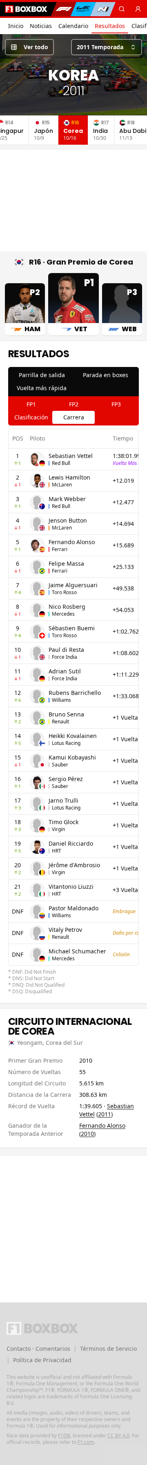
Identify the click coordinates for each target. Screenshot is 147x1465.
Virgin (58, 829)
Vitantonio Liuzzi (71, 886)
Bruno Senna (66, 714)
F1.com (86, 1442)
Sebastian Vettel (71, 456)
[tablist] (73, 381)
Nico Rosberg (67, 606)
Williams (61, 700)
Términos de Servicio (108, 1348)
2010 (87, 1133)
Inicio (15, 26)
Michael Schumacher (77, 951)
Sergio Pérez (66, 779)
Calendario (73, 26)
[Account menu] (138, 9)
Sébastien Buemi (72, 628)
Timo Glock (63, 822)
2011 (104, 1114)
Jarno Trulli (63, 800)
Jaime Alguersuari (73, 585)
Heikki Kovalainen (73, 736)
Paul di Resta (66, 649)
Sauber (60, 764)
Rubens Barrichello (75, 693)
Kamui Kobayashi (72, 757)
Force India (64, 656)
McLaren (62, 484)
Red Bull (61, 463)
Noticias (41, 26)
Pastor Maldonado (73, 908)
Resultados (110, 26)
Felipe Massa (66, 563)
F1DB (64, 1435)
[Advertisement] (73, 201)
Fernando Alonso (72, 542)
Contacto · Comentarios (38, 1348)
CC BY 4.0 (118, 1435)
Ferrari (59, 549)
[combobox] (106, 47)
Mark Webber (67, 499)
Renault (60, 721)
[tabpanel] (73, 712)
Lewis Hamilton (69, 477)
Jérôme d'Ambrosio (74, 865)
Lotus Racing (66, 743)
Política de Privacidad (42, 1360)
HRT (56, 850)
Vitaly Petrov (65, 929)
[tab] (42, 375)
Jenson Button (68, 520)
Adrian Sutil (65, 671)
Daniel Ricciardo (71, 843)
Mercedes (63, 613)
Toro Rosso (64, 592)
